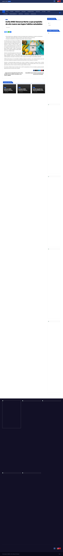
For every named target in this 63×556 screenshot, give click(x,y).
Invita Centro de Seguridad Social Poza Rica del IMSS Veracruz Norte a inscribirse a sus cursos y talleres (13, 74)
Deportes (38, 11)
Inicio (7, 11)
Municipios (17, 11)
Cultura (43, 11)
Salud (49, 11)
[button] (58, 12)
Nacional (24, 11)
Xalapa (11, 11)
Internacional (31, 11)
